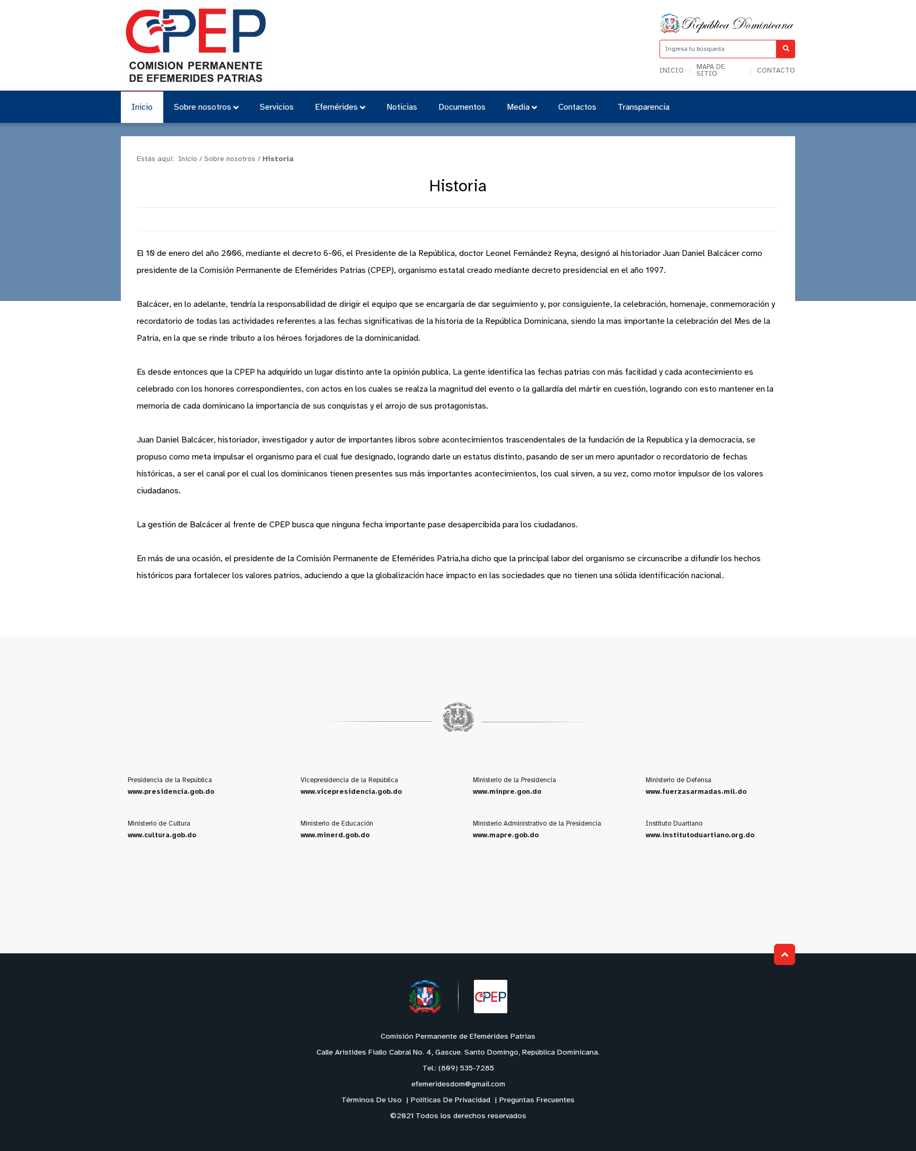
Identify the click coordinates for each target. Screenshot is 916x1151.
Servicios (277, 107)
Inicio (671, 70)
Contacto (776, 70)
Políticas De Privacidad (450, 1100)
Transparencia (644, 107)
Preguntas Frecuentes (537, 1100)
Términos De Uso (371, 1100)
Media (518, 107)
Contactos (577, 107)
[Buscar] (786, 49)
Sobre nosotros (202, 107)
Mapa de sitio (711, 70)
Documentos (462, 107)
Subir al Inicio (784, 954)
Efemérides (336, 107)
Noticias (401, 107)
